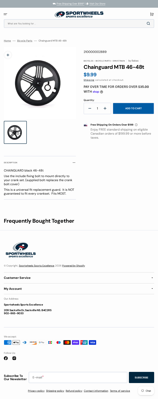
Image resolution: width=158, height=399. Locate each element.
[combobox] (79, 23)
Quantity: (89, 100)
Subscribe (141, 377)
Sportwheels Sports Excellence (36, 265)
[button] (5, 14)
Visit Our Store (97, 3)
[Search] (149, 23)
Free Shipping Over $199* (70, 3)
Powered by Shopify (73, 265)
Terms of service (120, 390)
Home (7, 40)
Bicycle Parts (24, 40)
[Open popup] (136, 125)
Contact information (96, 390)
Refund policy (74, 390)
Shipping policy (55, 390)
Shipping (89, 80)
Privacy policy (36, 390)
